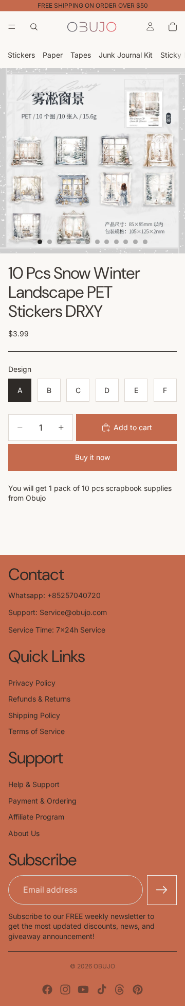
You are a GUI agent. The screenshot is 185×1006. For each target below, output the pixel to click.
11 (135, 242)
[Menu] (12, 27)
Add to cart (133, 427)
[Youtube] (83, 989)
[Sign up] (162, 890)
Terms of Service (36, 731)
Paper (53, 54)
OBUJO (104, 966)
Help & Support (34, 784)
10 (126, 242)
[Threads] (120, 989)
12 (145, 242)
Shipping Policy (34, 715)
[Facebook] (47, 989)
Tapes (80, 54)
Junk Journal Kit (126, 54)
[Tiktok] (102, 989)
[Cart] (172, 26)
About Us (24, 833)
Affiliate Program (36, 816)
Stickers (21, 54)
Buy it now (92, 457)
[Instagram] (65, 989)
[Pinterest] (138, 989)
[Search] (34, 26)
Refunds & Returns (39, 698)
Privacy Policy (31, 682)
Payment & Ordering (42, 800)
